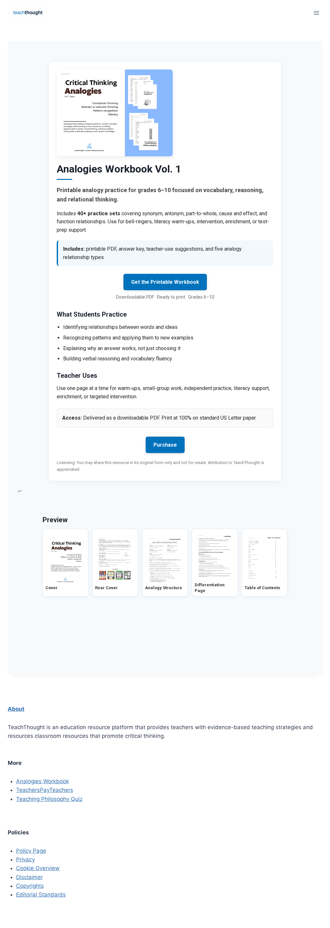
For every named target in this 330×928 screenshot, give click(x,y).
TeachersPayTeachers (44, 790)
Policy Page (31, 851)
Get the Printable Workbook (165, 282)
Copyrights (30, 886)
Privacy (25, 859)
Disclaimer (29, 877)
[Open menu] (316, 13)
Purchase (165, 445)
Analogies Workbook (42, 781)
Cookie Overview (38, 868)
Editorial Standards (41, 894)
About (16, 709)
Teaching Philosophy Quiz (49, 799)
